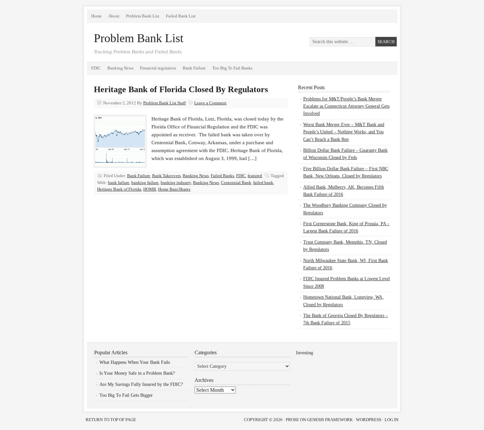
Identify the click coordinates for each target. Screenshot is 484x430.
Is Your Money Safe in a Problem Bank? (137, 373)
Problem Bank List (142, 15)
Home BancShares (174, 189)
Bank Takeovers (166, 175)
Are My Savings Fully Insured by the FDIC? (141, 384)
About (114, 15)
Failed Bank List (181, 15)
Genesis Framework (330, 419)
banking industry (176, 182)
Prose (292, 419)
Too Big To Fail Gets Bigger (126, 395)
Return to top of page (111, 419)
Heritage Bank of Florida (119, 189)
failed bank (263, 182)
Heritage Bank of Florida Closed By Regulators (181, 89)
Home (96, 15)
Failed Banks (222, 175)
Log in (391, 419)
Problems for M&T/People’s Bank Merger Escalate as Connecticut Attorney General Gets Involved (346, 106)
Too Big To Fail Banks (232, 68)
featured (255, 175)
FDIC (96, 68)
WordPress (368, 419)
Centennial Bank (236, 182)
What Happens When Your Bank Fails (134, 362)
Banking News (120, 68)
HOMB (149, 189)
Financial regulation (158, 68)
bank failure (118, 182)
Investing (304, 352)
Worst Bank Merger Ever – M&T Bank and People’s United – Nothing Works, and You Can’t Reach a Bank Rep (343, 132)
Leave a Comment (210, 102)
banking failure (145, 182)
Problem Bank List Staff (164, 102)
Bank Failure (194, 68)
